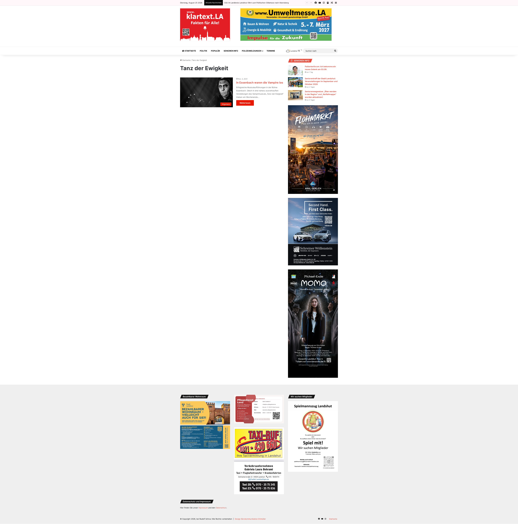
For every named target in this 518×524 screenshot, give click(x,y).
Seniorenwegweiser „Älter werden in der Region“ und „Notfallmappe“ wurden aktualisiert (320, 94)
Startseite (190, 51)
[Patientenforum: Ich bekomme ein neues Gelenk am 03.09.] (295, 70)
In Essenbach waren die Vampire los (259, 82)
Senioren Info (231, 51)
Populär (215, 51)
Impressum (203, 508)
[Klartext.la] (205, 24)
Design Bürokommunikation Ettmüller (250, 519)
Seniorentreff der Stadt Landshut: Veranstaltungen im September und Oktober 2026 (321, 81)
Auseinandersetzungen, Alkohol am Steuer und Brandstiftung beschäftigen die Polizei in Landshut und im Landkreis (273, 3)
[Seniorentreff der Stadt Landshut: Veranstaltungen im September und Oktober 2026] (295, 82)
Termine (271, 51)
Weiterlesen (245, 103)
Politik (203, 51)
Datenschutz (221, 508)
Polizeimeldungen (251, 51)
